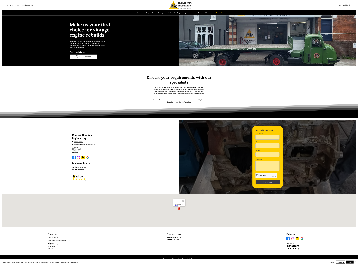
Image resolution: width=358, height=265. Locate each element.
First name (259, 133)
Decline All (340, 262)
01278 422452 (344, 5)
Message (259, 159)
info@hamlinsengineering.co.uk (84, 144)
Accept (350, 262)
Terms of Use (167, 259)
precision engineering (94, 41)
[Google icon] (87, 157)
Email (257, 142)
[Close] (356, 262)
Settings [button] (332, 262)
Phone (258, 150)
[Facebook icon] (74, 157)
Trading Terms (191, 259)
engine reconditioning (77, 43)
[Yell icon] (83, 157)
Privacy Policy (74, 262)
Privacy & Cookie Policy (179, 259)
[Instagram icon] (78, 157)
